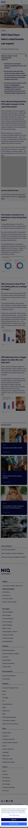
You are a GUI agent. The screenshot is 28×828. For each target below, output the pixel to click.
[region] (14, 816)
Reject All (14, 819)
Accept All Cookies (14, 823)
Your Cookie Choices (14, 815)
